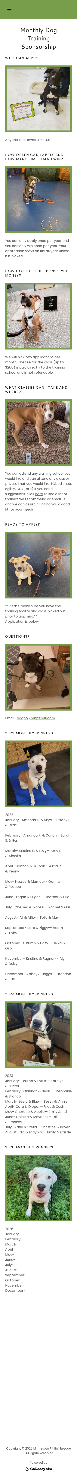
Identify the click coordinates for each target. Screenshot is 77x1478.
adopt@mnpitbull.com (36, 718)
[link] (39, 1468)
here (39, 494)
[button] (9, 9)
